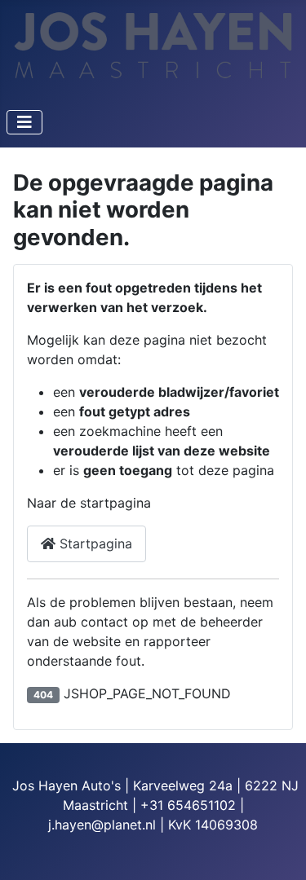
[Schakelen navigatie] (24, 122)
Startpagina (93, 543)
